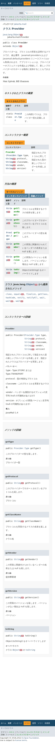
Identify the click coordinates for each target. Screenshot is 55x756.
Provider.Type (18, 117)
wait (42, 297)
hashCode (10, 297)
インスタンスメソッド (16, 196)
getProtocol (17, 223)
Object (17, 46)
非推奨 (47, 3)
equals (18, 294)
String (10, 158)
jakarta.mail (20, 24)
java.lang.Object (12, 34)
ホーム (3, 3)
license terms (21, 740)
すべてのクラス (7, 8)
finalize (31, 294)
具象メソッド (37, 196)
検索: (21, 13)
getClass (42, 294)
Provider (10, 152)
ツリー (40, 3)
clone (9, 294)
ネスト (11, 17)
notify (20, 297)
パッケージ (17, 3)
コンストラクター (34, 17)
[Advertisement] (27, 687)
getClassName (17, 211)
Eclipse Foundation (30, 738)
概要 (9, 3)
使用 (34, 3)
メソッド (46, 17)
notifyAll (32, 297)
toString (30, 650)
